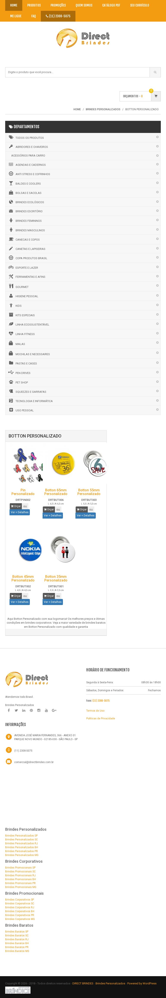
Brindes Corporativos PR (19, 915)
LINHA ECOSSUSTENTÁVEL (32, 324)
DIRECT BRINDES (82, 983)
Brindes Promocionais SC (20, 871)
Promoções (58, 5)
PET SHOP (22, 382)
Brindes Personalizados (111, 983)
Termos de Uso (95, 710)
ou (25, 506)
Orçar (17, 506)
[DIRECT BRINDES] (26, 679)
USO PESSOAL (25, 410)
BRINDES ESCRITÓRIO (29, 211)
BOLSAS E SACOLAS (29, 193)
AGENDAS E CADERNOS (31, 164)
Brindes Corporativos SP (19, 899)
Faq (33, 16)
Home (13, 5)
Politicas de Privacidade (100, 718)
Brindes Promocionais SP (20, 867)
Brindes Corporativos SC (19, 903)
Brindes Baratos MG (17, 951)
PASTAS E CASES (26, 363)
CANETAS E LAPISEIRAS (30, 249)
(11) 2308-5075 (59, 16)
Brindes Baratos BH (17, 943)
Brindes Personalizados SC (21, 839)
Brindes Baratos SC (17, 935)
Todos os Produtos (30, 137)
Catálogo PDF (111, 5)
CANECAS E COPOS (28, 239)
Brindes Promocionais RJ (20, 875)
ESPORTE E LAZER (27, 267)
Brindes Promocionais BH (20, 879)
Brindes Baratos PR (17, 947)
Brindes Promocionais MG (20, 887)
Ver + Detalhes (20, 512)
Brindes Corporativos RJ (19, 907)
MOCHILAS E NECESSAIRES (33, 354)
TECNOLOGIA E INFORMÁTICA (34, 401)
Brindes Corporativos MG (20, 919)
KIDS (19, 305)
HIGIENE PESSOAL (27, 296)
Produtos (34, 5)
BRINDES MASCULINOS (30, 230)
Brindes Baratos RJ (17, 939)
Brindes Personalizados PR (21, 851)
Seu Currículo (139, 5)
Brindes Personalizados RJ (21, 843)
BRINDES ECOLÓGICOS (30, 202)
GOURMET (22, 287)
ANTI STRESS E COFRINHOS (33, 174)
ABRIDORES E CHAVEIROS (32, 147)
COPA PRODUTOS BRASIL (31, 258)
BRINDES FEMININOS (29, 220)
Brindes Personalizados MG (21, 855)
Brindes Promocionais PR (20, 883)
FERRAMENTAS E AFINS (30, 276)
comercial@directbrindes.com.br (34, 762)
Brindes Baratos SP (16, 931)
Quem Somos (84, 5)
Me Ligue (15, 16)
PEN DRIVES (23, 373)
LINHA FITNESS (25, 334)
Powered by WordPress (142, 983)
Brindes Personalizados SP (21, 835)
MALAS (20, 344)
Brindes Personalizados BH (21, 847)
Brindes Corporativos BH (19, 911)
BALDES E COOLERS (28, 183)
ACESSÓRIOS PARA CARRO (28, 155)
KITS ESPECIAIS (25, 315)
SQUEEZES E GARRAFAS (31, 391)
